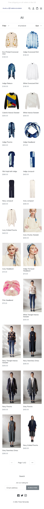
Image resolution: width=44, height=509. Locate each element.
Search (22, 476)
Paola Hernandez (23, 502)
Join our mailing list (22, 483)
